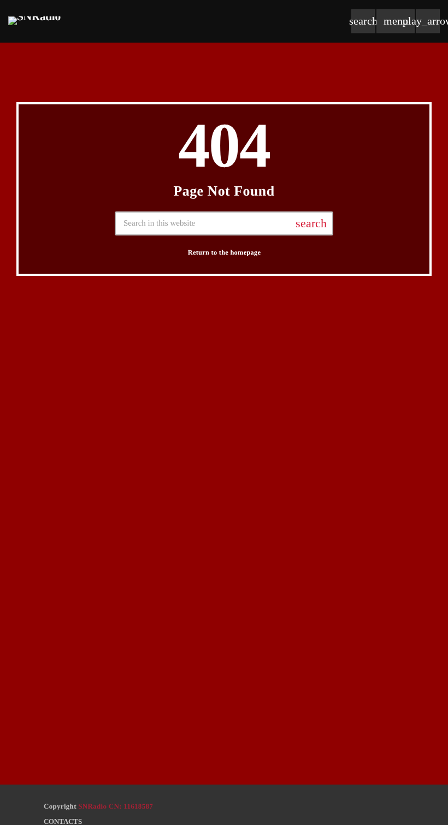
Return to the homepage (224, 252)
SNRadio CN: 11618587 (115, 806)
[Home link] (34, 21)
